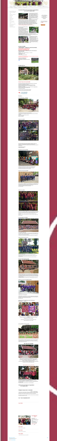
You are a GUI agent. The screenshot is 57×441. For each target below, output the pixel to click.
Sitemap (14, 437)
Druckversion (11, 437)
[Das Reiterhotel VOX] (34, 60)
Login (47, 437)
